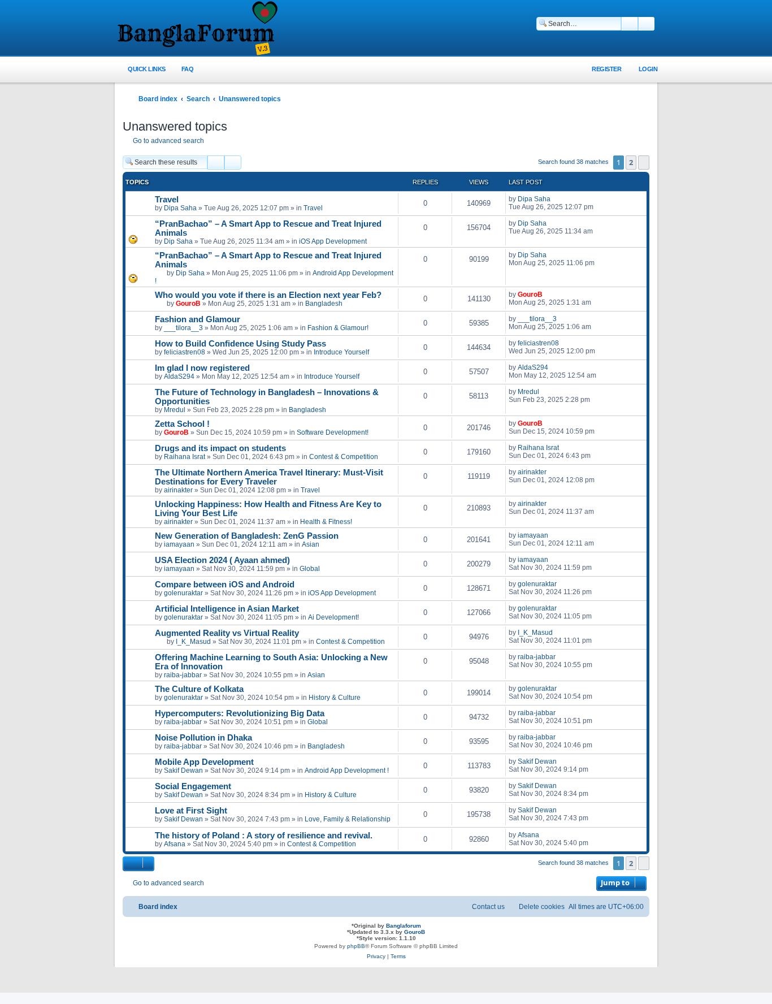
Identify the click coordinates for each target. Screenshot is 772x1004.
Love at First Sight (191, 810)
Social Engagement (193, 786)
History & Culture (335, 698)
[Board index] (197, 29)
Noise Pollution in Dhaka (203, 737)
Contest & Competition (343, 457)
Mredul (174, 410)
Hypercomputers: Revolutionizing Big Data (239, 713)
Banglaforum (403, 926)
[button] (643, 162)
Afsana (174, 844)
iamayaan (179, 544)
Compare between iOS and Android (224, 584)
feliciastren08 (184, 352)
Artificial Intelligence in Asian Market (227, 608)
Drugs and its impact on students (220, 448)
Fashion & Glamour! (337, 328)
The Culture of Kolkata (199, 689)
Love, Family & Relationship (348, 819)
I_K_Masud (193, 642)
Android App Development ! (347, 770)
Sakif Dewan (183, 770)
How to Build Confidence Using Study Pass (240, 343)
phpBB (356, 946)
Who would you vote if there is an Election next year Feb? (268, 295)
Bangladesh (323, 304)
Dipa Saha (180, 208)
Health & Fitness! (326, 522)
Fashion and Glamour (197, 319)
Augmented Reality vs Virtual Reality (227, 633)
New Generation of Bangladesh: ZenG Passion (247, 535)
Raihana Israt (184, 457)
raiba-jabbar (183, 675)
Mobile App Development (204, 762)
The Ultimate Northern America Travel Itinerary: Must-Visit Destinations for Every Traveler (269, 477)
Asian (310, 544)
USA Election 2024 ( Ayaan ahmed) (222, 560)
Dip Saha (178, 241)
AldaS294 (179, 376)
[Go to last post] (556, 199)
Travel (167, 199)
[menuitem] (181, 69)
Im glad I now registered (202, 368)
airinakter (178, 490)
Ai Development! (333, 617)
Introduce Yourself (341, 352)
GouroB (188, 304)
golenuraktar (183, 593)
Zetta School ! (182, 424)
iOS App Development (333, 241)
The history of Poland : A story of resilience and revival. (263, 835)
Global (310, 569)
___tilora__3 (183, 328)
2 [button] (631, 162)
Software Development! (332, 432)
